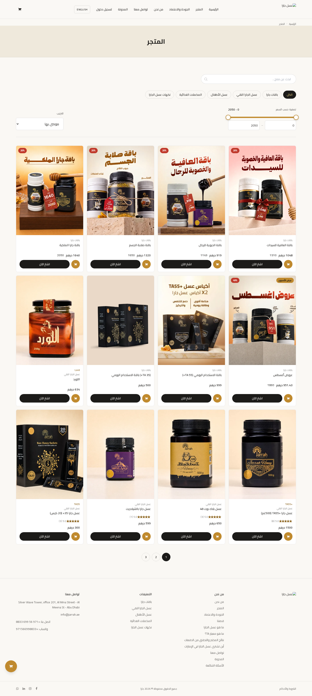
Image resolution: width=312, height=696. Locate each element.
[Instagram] (30, 688)
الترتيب (60, 113)
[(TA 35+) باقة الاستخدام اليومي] (120, 341)
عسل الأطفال (219, 94)
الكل (289, 94)
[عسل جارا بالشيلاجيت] (120, 477)
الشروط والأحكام (288, 688)
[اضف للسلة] (288, 264)
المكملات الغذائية (190, 94)
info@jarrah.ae (70, 614)
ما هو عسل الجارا (214, 627)
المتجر (199, 9)
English (82, 9)
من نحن (158, 9)
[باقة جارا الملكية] (49, 209)
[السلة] (20, 9)
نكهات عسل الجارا (159, 94)
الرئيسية (213, 9)
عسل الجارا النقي (246, 94)
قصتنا (220, 621)
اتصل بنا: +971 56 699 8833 (33, 621)
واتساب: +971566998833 (32, 629)
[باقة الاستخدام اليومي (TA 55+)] (191, 341)
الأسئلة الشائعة (215, 665)
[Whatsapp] (17, 688)
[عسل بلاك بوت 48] (191, 477)
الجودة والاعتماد (179, 9)
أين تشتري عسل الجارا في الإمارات (204, 646)
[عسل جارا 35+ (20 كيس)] (49, 477)
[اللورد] (49, 341)
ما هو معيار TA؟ (214, 633)
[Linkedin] (23, 688)
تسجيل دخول (104, 9)
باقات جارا (272, 94)
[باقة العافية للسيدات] (262, 209)
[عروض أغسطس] (262, 341)
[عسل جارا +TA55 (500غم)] (262, 477)
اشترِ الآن (257, 264)
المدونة (123, 9)
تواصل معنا (141, 9)
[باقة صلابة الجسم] (120, 209)
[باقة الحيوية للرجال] (191, 209)
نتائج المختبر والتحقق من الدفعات (204, 640)
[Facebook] (36, 688)
